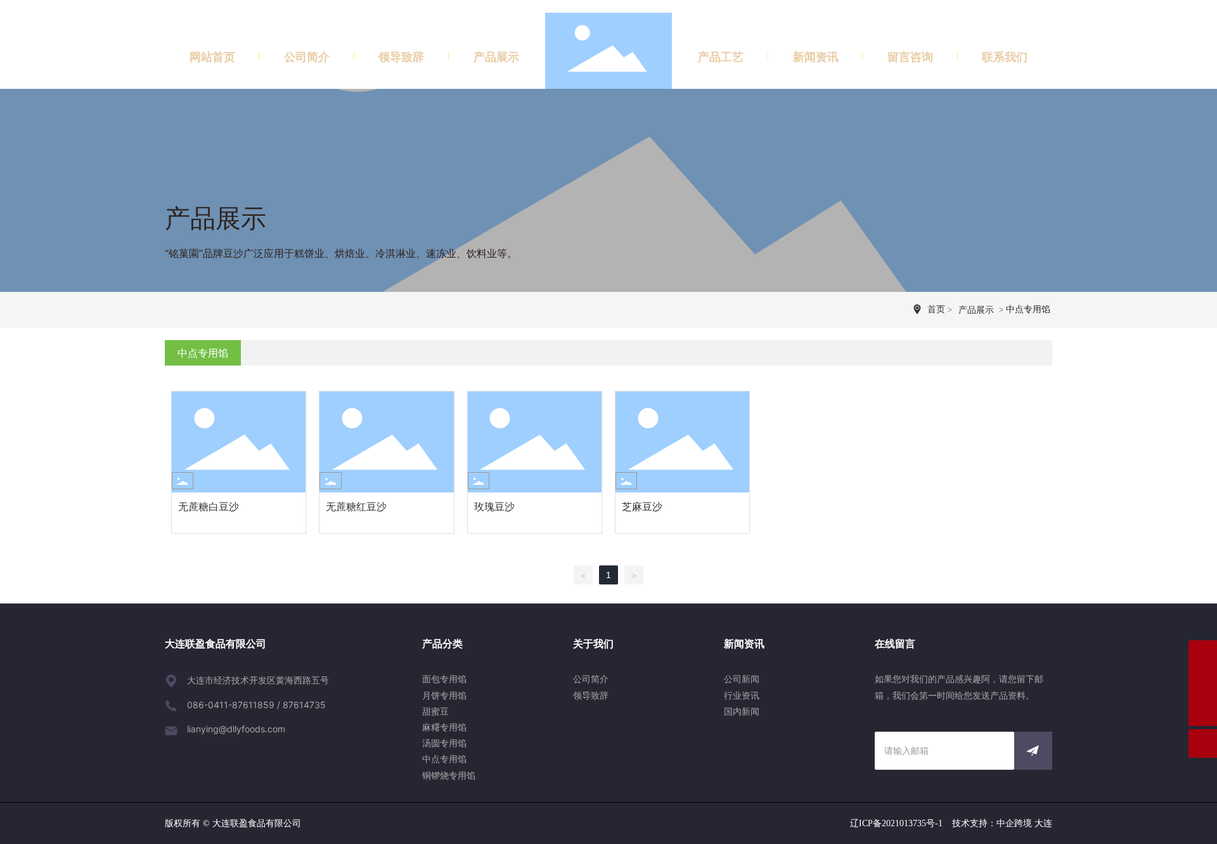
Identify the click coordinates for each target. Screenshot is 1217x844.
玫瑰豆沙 (494, 506)
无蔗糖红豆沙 (356, 506)
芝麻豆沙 (642, 506)
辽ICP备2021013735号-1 (896, 823)
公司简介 (590, 678)
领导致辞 (590, 695)
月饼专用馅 (444, 695)
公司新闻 (741, 678)
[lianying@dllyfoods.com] (1202, 683)
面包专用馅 (444, 678)
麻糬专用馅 (444, 727)
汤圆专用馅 (444, 742)
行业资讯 (741, 695)
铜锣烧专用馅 (448, 775)
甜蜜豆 (435, 711)
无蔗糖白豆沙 (208, 506)
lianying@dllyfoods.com (236, 728)
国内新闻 (741, 711)
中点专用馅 (444, 758)
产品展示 (215, 218)
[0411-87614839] (1202, 654)
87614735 (304, 704)
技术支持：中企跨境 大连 (1002, 823)
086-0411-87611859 (230, 704)
